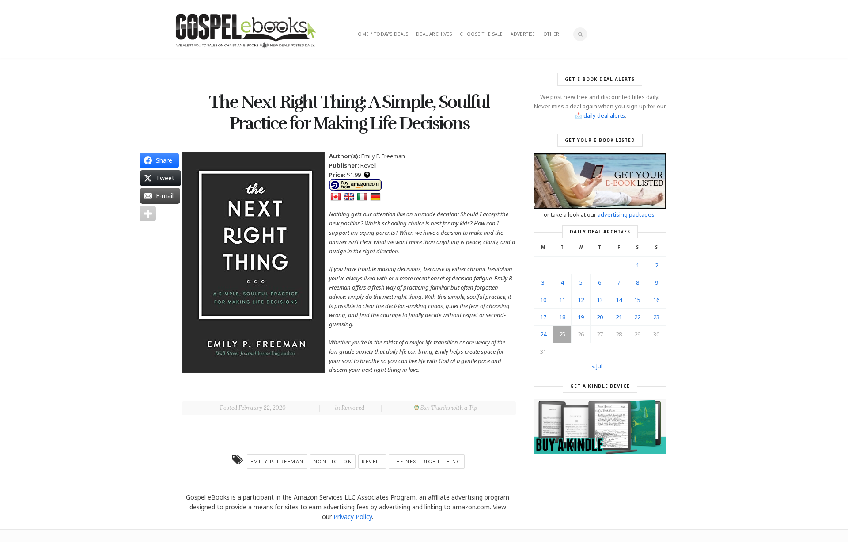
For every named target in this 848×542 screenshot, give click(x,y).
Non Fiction (333, 461)
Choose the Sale (481, 34)
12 (581, 300)
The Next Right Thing (426, 461)
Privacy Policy (352, 516)
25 (562, 334)
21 (619, 317)
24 (543, 334)
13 (600, 300)
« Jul (597, 366)
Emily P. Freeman (277, 461)
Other (551, 34)
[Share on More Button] (148, 213)
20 (600, 317)
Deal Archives (434, 34)
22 (637, 317)
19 (581, 317)
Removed (352, 408)
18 (562, 317)
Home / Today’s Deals (381, 34)
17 (543, 317)
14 (619, 300)
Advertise (523, 34)
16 (656, 300)
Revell (372, 461)
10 (543, 300)
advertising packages (626, 214)
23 (656, 317)
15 (637, 300)
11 (562, 300)
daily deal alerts (604, 115)
